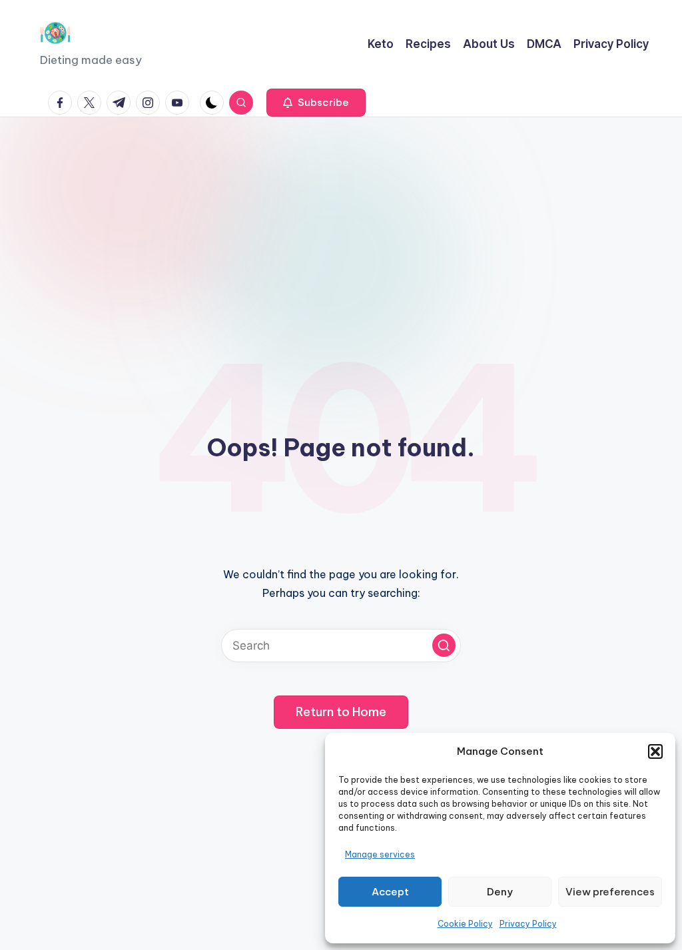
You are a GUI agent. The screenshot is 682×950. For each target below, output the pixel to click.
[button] (655, 751)
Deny (500, 891)
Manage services (380, 854)
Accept (390, 891)
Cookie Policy (465, 924)
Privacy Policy (528, 924)
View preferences (610, 891)
